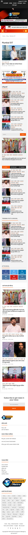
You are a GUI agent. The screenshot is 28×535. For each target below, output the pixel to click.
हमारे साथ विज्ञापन (5, 429)
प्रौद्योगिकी (22, 198)
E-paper (16, 525)
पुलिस (16, 109)
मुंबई (21, 109)
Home (5, 523)
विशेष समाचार (15, 514)
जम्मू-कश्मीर (23, 500)
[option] (14, 95)
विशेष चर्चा (4, 470)
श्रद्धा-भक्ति (8, 516)
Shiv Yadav (11, 314)
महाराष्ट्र (8, 512)
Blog (9, 523)
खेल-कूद (14, 91)
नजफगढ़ (3, 495)
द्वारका (14, 505)
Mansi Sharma (12, 65)
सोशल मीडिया (14, 516)
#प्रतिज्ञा (10, 3)
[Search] (23, 31)
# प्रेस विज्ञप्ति (5, 3)
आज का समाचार (5, 464)
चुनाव (13, 500)
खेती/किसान (16, 498)
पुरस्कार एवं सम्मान (20, 154)
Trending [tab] (22, 167)
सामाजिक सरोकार (5, 474)
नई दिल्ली (20, 91)
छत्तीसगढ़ (17, 500)
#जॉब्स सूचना (19, 3)
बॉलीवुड (3, 512)
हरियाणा (21, 125)
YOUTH (12, 123)
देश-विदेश (15, 231)
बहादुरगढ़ (16, 125)
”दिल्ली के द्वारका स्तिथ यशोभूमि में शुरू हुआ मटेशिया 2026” (17, 201)
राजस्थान (3, 514)
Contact (21, 523)
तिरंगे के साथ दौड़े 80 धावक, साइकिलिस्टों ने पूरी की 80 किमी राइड (17, 130)
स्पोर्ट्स (18, 125)
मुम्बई (13, 512)
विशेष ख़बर (21, 514)
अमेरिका (12, 189)
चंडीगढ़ (8, 500)
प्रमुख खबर (17, 101)
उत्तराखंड (19, 495)
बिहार (22, 509)
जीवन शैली (4, 502)
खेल (11, 91)
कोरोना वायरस (4, 498)
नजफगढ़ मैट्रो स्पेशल (19, 123)
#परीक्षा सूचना (14, 5)
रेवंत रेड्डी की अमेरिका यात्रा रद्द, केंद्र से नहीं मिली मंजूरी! (17, 185)
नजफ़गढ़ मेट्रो (21, 231)
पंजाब (3, 509)
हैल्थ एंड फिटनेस (13, 209)
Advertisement (14, 523)
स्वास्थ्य (24, 3)
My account (21, 525)
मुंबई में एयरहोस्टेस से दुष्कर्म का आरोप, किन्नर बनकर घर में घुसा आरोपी (18, 193)
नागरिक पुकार (4, 472)
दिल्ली (14, 502)
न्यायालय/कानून (13, 101)
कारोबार (24, 495)
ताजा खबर (17, 91)
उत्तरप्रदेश (13, 495)
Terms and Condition (8, 525)
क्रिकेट (10, 498)
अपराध (9, 495)
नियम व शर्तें (4, 428)
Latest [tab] (5, 167)
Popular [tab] (14, 167)
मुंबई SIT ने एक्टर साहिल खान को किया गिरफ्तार (12, 64)
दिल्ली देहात (4, 505)
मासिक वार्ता (4, 468)
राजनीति (17, 512)
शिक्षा (3, 516)
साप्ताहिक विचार (5, 466)
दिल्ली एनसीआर (20, 502)
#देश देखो (14, 3)
